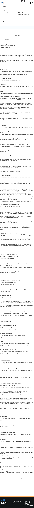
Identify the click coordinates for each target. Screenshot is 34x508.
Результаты (14, 502)
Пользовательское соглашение (27, 503)
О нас (13, 503)
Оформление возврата (27, 501)
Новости (13, 498)
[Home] (4, 500)
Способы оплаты (26, 498)
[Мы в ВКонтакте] (23, 1)
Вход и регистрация (30, 0)
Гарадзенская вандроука (16, 501)
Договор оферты (26, 504)
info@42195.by (18, 0)
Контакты (14, 506)
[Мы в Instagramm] (24, 1)
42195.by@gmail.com (16, 171)
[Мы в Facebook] (21, 1)
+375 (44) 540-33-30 (13, 0)
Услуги (13, 504)
